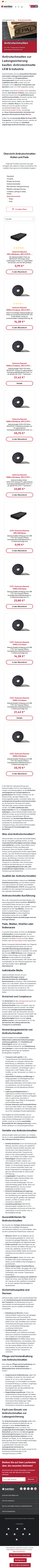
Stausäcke (10, 176)
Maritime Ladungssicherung (16, 189)
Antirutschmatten (13, 196)
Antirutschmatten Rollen (13, 110)
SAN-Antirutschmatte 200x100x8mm (19, 531)
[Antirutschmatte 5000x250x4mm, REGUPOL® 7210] (19, 458)
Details (19, 383)
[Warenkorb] (21, 6)
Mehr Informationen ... (19, 1551)
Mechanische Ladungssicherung (18, 186)
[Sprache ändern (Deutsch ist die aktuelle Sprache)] (4, 1)
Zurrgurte (10, 179)
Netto (36, 6)
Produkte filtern (21, 209)
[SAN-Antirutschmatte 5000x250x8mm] (19, 737)
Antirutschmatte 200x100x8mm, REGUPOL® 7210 (19, 253)
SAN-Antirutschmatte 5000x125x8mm (19, 699)
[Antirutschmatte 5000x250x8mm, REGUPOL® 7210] (19, 402)
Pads (10, 201)
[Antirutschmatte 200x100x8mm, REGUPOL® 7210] (19, 235)
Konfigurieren (20, 1560)
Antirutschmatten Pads (20, 91)
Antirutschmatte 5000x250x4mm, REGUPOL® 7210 (19, 476)
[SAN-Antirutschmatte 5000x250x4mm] (19, 570)
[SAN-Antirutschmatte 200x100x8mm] (19, 514)
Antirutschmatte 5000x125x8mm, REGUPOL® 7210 (19, 364)
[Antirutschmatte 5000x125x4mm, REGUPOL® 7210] (19, 291)
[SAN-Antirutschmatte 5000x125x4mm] (19, 625)
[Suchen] (18, 6)
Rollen (11, 199)
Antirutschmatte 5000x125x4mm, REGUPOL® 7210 (19, 308)
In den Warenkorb (19, 272)
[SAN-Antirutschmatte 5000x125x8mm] (19, 681)
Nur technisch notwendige (20, 1555)
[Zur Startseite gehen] (7, 6)
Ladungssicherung (24, 1001)
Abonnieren (32, 1479)
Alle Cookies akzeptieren (20, 1565)
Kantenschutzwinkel (13, 184)
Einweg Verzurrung (13, 181)
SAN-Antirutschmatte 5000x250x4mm (19, 587)
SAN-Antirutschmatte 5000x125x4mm (19, 643)
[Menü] (15, 6)
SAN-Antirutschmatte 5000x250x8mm (19, 754)
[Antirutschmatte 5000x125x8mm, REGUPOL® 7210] (19, 346)
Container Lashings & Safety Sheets (16, 193)
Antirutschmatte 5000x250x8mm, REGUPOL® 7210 (19, 420)
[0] (32, 6)
